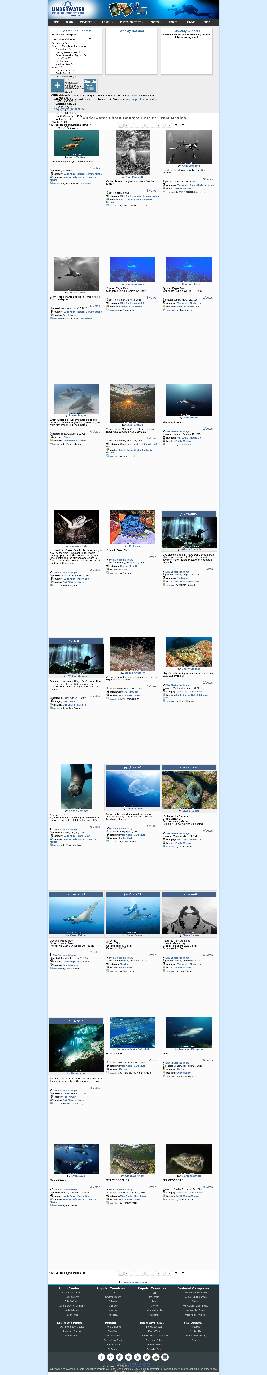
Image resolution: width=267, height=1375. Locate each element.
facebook (101, 1357)
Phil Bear (134, 545)
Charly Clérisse (191, 668)
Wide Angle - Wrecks (195, 1315)
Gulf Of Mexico (70, 582)
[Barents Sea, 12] (76, 70)
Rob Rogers (191, 417)
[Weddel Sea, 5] (76, 64)
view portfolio (86, 184)
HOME (55, 22)
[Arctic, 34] (76, 67)
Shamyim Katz (78, 545)
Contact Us (195, 1331)
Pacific (179, 188)
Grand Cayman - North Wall (154, 1335)
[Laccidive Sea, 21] (76, 104)
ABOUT (173, 22)
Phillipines (154, 1315)
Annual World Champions (72, 1306)
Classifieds (113, 1331)
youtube (155, 1357)
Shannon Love (135, 283)
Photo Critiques (113, 1327)
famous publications (138, 99)
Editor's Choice (71, 1301)
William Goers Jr (191, 549)
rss (137, 1357)
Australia (113, 1315)
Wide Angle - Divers (195, 1310)
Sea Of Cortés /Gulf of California (79, 177)
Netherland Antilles (154, 1310)
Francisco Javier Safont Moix (135, 1049)
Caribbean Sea (126, 306)
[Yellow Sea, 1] (76, 119)
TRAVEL (191, 22)
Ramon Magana (78, 415)
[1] (121, 125)
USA (113, 1292)
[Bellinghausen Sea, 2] (76, 52)
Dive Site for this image (177, 431)
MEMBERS (86, 22)
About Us (195, 1327)
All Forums (113, 1349)
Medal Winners (71, 1310)
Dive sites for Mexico (135, 1282)
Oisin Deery (78, 1073)
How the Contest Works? (69, 108)
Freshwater (182, 578)
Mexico (53, 180)
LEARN (106, 22)
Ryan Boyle (78, 1175)
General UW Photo (113, 1340)
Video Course (72, 1335)
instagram (165, 1357)
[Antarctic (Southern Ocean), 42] (76, 46)
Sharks (67, 437)
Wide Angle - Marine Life (132, 303)
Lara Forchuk (134, 424)
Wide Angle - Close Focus (190, 691)
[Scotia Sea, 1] (76, 61)
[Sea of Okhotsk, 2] (76, 113)
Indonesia (154, 1297)
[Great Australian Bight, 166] (76, 55)
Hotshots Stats (72, 1297)
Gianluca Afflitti (134, 1175)
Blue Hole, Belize (154, 1340)
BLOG (69, 22)
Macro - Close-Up (129, 566)
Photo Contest (113, 1335)
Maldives (113, 1306)
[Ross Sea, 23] (76, 58)
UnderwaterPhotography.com (146, 1366)
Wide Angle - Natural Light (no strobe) (83, 174)
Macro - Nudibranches (196, 1297)
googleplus (119, 1357)
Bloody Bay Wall (154, 1327)
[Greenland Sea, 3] (76, 76)
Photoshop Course (72, 1331)
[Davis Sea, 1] (76, 73)
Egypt (154, 1292)
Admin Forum (113, 1344)
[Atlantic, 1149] (76, 122)
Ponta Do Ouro (154, 1349)
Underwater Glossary (195, 1335)
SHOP (206, 22)
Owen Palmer (135, 808)
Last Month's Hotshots (72, 1292)
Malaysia (113, 1310)
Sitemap (195, 1340)
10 (169, 125)
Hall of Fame (72, 1315)
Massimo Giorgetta (191, 1049)
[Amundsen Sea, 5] (76, 49)
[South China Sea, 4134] (76, 116)
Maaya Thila (154, 1331)
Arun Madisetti (78, 157)
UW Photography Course (72, 1327)
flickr (110, 1357)
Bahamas (113, 1301)
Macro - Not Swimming (195, 1292)
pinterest (128, 1357)
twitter (146, 1357)
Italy (154, 1301)
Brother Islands (154, 1344)
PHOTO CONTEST (130, 22)
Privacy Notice (125, 1363)
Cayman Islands (113, 1297)
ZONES (155, 22)
